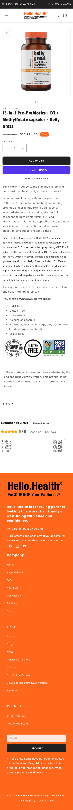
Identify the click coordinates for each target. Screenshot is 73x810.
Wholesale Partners (18, 659)
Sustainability (15, 572)
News (10, 651)
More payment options (36, 178)
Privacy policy (28, 800)
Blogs (10, 644)
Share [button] (9, 403)
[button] (7, 15)
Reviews (12, 603)
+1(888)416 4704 (17, 715)
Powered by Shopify (38, 795)
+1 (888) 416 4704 (61, 4)
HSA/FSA (12, 690)
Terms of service (47, 800)
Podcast (12, 636)
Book (10, 611)
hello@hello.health (18, 723)
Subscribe (36, 748)
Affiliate (11, 667)
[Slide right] (44, 102)
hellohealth (22, 795)
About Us (12, 587)
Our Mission (14, 595)
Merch (10, 564)
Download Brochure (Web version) (27, 682)
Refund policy (59, 795)
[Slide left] (29, 102)
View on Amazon (41, 423)
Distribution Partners (19, 675)
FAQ (9, 580)
